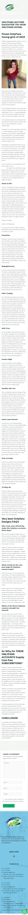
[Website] (12, 794)
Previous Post (14, 743)
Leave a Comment (6, 30)
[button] (22, 6)
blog (13, 30)
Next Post (14, 747)
